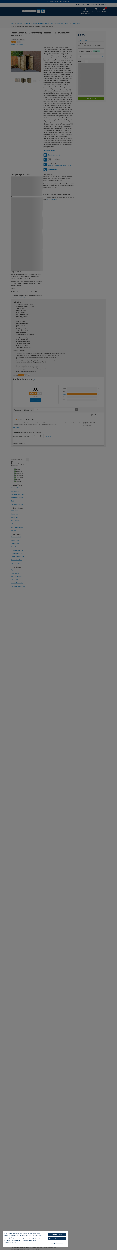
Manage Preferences (57, 1243)
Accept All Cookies (57, 1234)
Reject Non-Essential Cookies (57, 1238)
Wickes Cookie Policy (24, 1242)
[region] (35, 1239)
